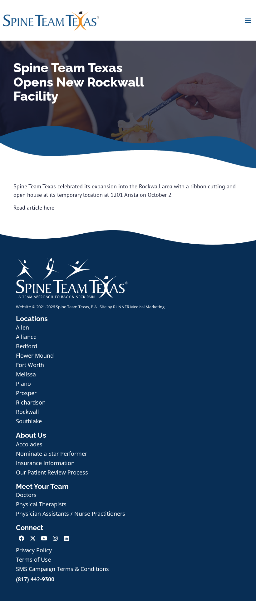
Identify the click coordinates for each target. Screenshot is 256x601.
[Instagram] (55, 538)
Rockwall (27, 411)
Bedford (26, 346)
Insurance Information (45, 463)
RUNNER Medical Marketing (139, 307)
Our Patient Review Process (52, 472)
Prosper (26, 393)
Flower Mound (35, 355)
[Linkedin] (66, 538)
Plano (23, 383)
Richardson (31, 402)
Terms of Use (33, 559)
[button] (248, 20)
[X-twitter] (32, 538)
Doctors (26, 495)
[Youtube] (44, 538)
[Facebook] (21, 538)
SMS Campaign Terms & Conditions (62, 569)
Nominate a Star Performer (51, 453)
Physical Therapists (41, 504)
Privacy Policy (34, 550)
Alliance (26, 336)
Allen (22, 327)
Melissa (26, 374)
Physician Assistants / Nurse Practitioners (70, 513)
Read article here (33, 207)
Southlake (29, 421)
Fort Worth (30, 365)
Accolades (29, 444)
